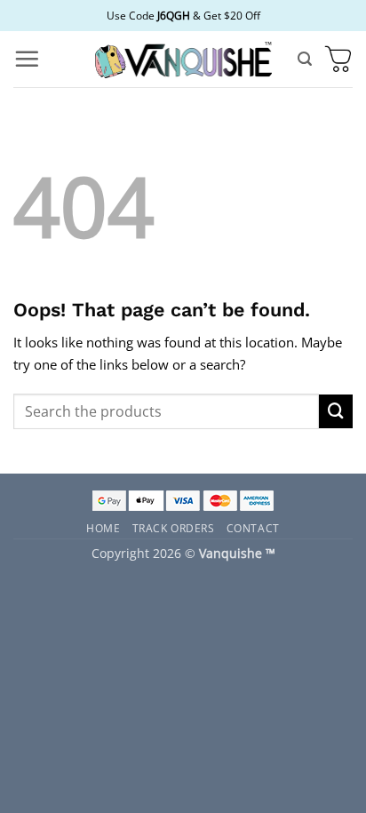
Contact (253, 528)
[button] (26, 59)
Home (103, 528)
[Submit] (336, 411)
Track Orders (173, 528)
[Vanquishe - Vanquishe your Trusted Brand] (183, 59)
